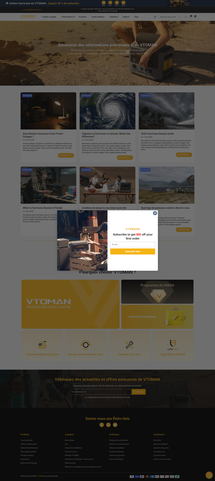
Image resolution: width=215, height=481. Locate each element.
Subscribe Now (132, 251)
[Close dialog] (155, 213)
